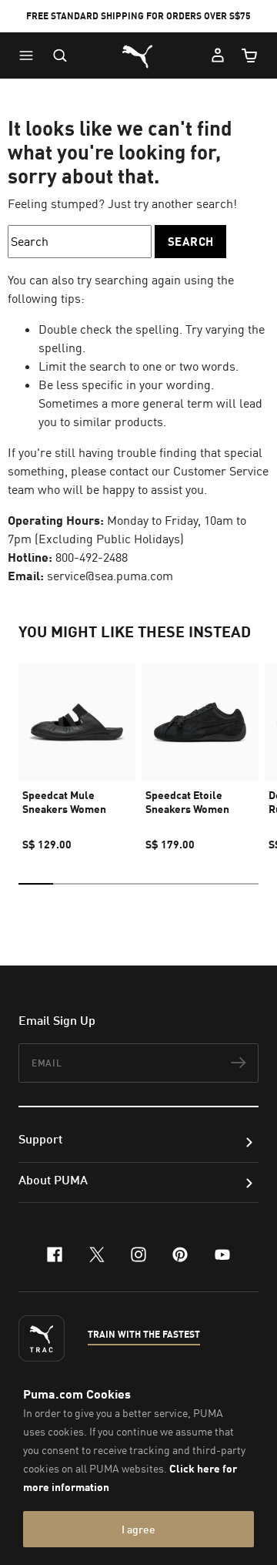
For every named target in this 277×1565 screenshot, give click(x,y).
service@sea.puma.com (110, 575)
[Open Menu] (30, 55)
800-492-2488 (91, 557)
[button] (30, 55)
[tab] (35, 884)
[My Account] (217, 55)
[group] (76, 750)
